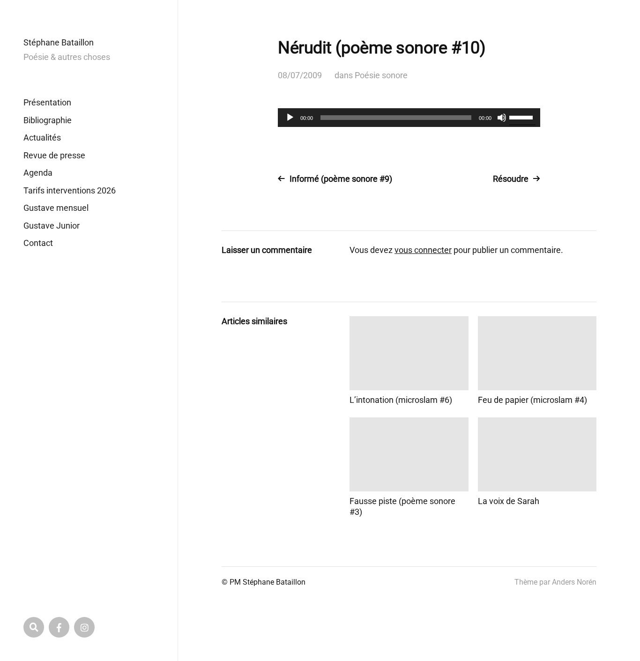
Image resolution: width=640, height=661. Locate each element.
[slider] (522, 116)
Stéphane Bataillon (58, 42)
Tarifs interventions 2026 (69, 190)
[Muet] (501, 117)
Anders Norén (574, 582)
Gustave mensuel (56, 208)
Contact (38, 243)
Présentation (47, 102)
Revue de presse (54, 155)
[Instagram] (84, 627)
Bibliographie (47, 120)
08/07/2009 (300, 75)
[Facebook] (59, 627)
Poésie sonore (381, 75)
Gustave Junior (51, 225)
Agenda (37, 173)
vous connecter (423, 250)
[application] (409, 117)
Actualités (42, 137)
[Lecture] (290, 117)
